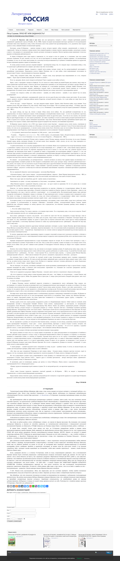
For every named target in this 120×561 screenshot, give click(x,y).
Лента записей (65, 29)
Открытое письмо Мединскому (98, 97)
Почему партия (94, 110)
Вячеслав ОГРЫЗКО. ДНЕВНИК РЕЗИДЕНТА (22, 534)
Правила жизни (94, 94)
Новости (39, 29)
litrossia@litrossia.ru (16, 552)
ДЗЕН (111, 14)
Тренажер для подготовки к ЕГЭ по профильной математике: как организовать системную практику (99, 55)
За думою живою (94, 70)
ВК (97, 14)
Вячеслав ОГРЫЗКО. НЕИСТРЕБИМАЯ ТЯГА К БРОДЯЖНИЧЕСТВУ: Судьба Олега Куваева (93, 535)
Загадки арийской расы (96, 87)
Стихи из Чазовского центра (97, 61)
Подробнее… (87, 558)
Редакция (30, 29)
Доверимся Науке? (95, 107)
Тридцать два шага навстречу (98, 71)
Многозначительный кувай (97, 90)
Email (9, 513)
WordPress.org (93, 128)
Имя (8, 510)
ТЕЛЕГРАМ (103, 14)
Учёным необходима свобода (98, 114)
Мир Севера (54, 29)
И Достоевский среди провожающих (100, 60)
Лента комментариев (95, 126)
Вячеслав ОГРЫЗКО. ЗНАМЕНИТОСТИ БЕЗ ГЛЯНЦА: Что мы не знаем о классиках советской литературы (59, 535)
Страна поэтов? (94, 100)
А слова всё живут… (95, 73)
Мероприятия (76, 29)
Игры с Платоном (94, 66)
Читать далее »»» (19, 536)
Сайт (8, 516)
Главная (11, 29)
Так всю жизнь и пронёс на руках (99, 58)
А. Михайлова (44, 395)
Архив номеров (20, 29)
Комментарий (11, 507)
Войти (91, 123)
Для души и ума (94, 68)
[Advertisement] (11, 4)
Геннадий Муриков (95, 82)
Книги (46, 29)
